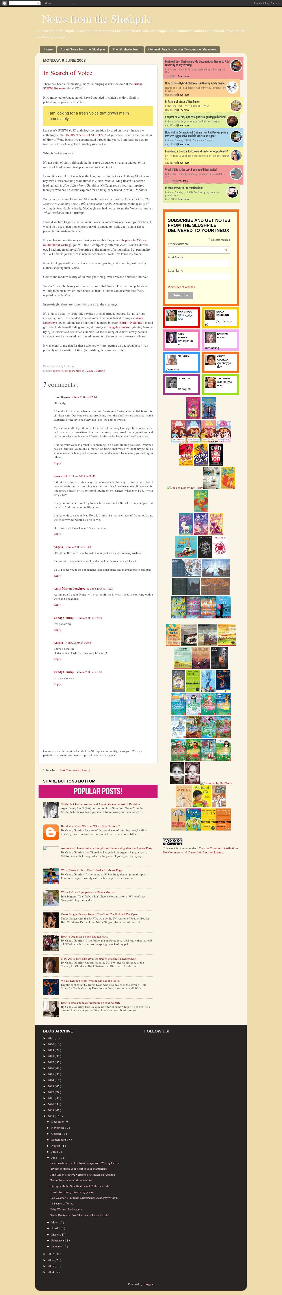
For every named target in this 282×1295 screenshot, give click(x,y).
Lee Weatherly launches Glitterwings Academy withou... (84, 1198)
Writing (100, 371)
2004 (51, 1272)
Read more (183, 76)
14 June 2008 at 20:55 (77, 643)
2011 (51, 1098)
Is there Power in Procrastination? (184, 188)
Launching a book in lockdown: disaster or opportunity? (196, 151)
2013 (51, 1086)
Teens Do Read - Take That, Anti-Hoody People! (79, 1215)
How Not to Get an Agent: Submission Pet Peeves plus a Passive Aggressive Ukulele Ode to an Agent (196, 134)
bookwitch (61, 476)
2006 (51, 1260)
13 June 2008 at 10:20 (100, 588)
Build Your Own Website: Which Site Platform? (90, 826)
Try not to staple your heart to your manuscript (78, 1169)
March (55, 1234)
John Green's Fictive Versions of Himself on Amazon (82, 1175)
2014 (51, 1080)
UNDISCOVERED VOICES (84, 135)
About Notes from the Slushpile (82, 49)
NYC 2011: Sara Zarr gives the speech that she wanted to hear (98, 958)
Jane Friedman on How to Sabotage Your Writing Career (84, 1163)
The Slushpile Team (126, 49)
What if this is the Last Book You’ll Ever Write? (191, 169)
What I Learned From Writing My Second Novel (90, 980)
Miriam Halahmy (130, 322)
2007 (51, 1254)
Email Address (198, 244)
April (55, 1228)
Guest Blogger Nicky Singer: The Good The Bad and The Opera (100, 914)
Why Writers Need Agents (66, 1209)
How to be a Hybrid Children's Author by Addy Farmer (195, 83)
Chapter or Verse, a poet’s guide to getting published (195, 117)
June (54, 1158)
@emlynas (173, 369)
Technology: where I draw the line (71, 1180)
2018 (51, 1056)
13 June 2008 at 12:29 (88, 618)
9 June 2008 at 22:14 (84, 397)
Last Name (175, 270)
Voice (90, 371)
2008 (51, 1116)
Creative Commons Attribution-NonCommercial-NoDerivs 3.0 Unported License (200, 850)
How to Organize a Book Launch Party (84, 936)
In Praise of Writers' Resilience (182, 101)
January (56, 1246)
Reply (57, 463)
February (57, 1240)
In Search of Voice (67, 72)
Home (48, 49)
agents (57, 371)
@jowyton (184, 388)
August (56, 1146)
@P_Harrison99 (218, 323)
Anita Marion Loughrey (69, 588)
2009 (51, 1110)
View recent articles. (182, 287)
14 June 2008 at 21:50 (88, 672)
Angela (58, 547)
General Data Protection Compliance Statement (182, 49)
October (56, 1134)
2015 (51, 1074)
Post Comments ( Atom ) (75, 770)
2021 (51, 1038)
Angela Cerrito (119, 327)
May (54, 1222)
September (58, 1139)
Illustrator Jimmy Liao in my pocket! (73, 1192)
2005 (51, 1266)
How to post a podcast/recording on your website (90, 1003)
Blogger (148, 1284)
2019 (51, 1050)
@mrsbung (212, 348)
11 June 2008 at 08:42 (82, 476)
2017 (51, 1062)
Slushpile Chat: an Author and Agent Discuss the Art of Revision (100, 804)
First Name (175, 257)
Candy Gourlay (64, 618)
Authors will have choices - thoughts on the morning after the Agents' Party (107, 848)
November (58, 1128)
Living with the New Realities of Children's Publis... (81, 1186)
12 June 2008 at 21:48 (77, 547)
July (54, 1152)
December (58, 1121)
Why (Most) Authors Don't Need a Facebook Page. (92, 870)
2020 (51, 1044)
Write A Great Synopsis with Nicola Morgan (88, 892)
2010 (51, 1104)
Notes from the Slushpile (97, 18)
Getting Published (73, 371)
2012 (51, 1092)
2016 (51, 1068)
